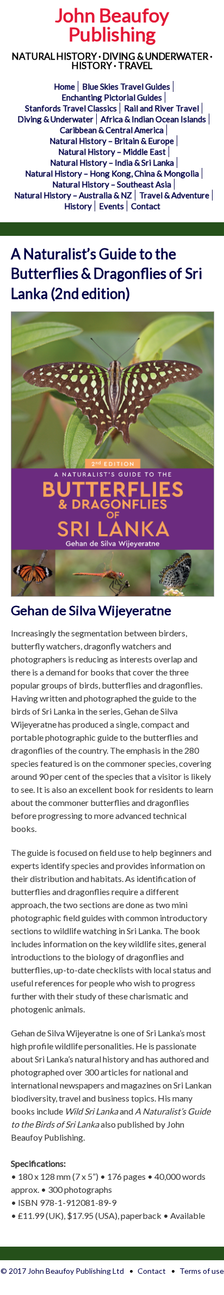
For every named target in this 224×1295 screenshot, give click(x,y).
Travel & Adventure (174, 195)
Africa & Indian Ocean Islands (153, 119)
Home (64, 86)
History (78, 206)
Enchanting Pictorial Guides (111, 97)
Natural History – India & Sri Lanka (112, 162)
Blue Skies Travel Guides (126, 86)
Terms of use (201, 1270)
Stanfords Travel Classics (71, 108)
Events (111, 206)
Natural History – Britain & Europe (111, 141)
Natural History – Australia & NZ (73, 195)
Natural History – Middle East (112, 152)
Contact (145, 206)
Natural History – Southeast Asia (111, 184)
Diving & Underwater (55, 119)
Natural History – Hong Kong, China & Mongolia (112, 173)
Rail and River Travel (161, 108)
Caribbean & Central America (112, 130)
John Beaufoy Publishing (112, 24)
